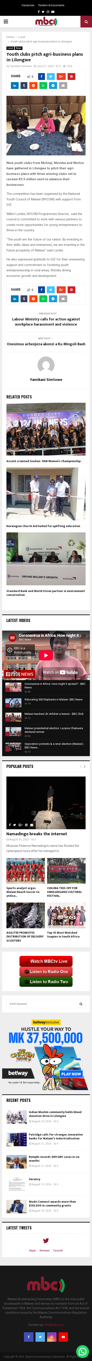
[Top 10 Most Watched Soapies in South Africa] (66, 915)
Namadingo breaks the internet (36, 834)
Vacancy (34, 1179)
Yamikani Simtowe (21, 66)
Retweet (44, 1250)
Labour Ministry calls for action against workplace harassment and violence (46, 322)
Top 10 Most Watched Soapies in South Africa (63, 934)
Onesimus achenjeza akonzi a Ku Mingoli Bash (46, 344)
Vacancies (28, 5)
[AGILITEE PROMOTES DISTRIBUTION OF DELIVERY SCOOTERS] (25, 915)
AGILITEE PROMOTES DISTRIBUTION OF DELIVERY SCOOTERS (25, 936)
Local (10, 48)
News (18, 48)
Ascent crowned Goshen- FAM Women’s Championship (43, 461)
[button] (82, 1351)
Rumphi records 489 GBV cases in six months (54, 1158)
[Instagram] (51, 1337)
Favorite (58, 1250)
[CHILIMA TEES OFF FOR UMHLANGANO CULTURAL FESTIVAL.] (66, 871)
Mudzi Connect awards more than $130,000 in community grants (52, 1203)
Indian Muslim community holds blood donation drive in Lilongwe (55, 1114)
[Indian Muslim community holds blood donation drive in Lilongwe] (16, 1117)
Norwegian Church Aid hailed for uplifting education (43, 526)
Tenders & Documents (51, 5)
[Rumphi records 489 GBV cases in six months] (16, 1162)
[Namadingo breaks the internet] (46, 803)
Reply (32, 1250)
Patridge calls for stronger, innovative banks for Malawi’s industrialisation (56, 1136)
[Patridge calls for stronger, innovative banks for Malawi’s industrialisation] (16, 1139)
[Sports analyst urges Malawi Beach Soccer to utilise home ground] (25, 871)
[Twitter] (40, 1337)
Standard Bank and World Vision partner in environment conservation (45, 593)
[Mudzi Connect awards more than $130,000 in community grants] (16, 1206)
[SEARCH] (81, 1004)
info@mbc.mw (54, 1324)
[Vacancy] (16, 1184)
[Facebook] (28, 1337)
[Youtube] (63, 1337)
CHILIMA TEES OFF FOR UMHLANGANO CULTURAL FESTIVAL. (64, 892)
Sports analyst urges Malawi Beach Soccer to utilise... (22, 892)
